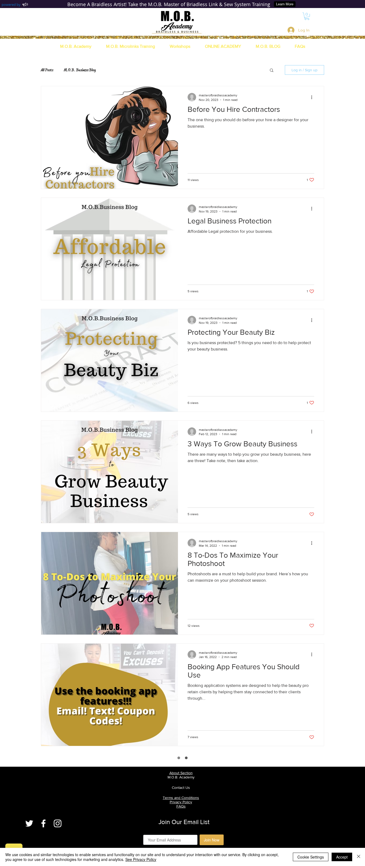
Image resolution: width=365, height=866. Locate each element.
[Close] (358, 857)
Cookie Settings (310, 857)
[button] (306, 16)
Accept (342, 857)
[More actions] (313, 97)
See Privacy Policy (140, 859)
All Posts (47, 70)
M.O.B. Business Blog (80, 70)
